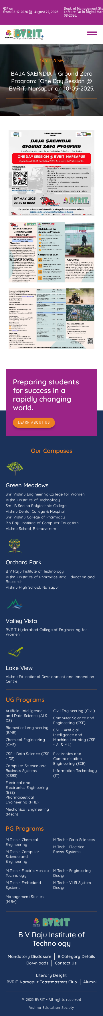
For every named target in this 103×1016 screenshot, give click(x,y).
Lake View (19, 667)
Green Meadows (27, 485)
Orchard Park (23, 562)
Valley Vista (21, 620)
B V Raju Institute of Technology (51, 939)
